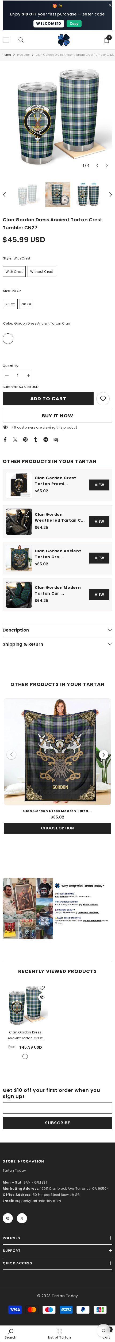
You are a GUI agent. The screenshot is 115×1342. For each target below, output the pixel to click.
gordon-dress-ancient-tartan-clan (25, 1056)
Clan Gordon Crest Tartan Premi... (55, 480)
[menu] (6, 40)
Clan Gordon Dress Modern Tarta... (57, 811)
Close (110, 5)
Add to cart (48, 398)
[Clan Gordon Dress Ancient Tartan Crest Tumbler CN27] (25, 1004)
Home (7, 55)
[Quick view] (42, 997)
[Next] (103, 754)
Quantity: (11, 366)
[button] (97, 165)
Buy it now (57, 415)
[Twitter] (15, 439)
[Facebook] (5, 439)
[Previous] (11, 754)
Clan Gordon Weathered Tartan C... (60, 517)
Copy (74, 24)
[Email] (55, 439)
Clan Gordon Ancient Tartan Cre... (58, 554)
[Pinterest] (25, 439)
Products (23, 55)
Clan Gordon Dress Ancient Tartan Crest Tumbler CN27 (25, 1035)
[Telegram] (45, 439)
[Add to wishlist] (42, 988)
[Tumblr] (35, 439)
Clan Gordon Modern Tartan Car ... (58, 590)
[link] (103, 398)
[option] (57, 116)
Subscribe (57, 1123)
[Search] (21, 40)
